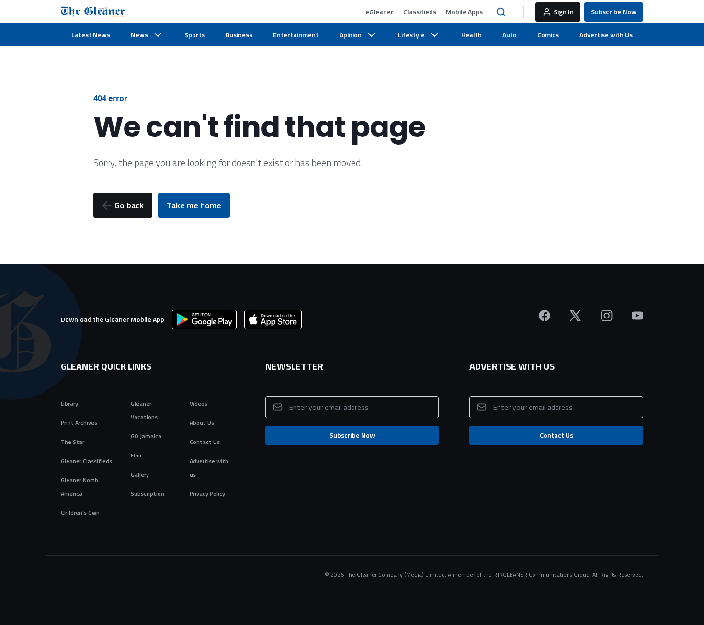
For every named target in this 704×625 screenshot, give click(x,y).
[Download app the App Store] (273, 319)
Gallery (140, 474)
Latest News (90, 35)
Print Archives (79, 422)
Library (69, 403)
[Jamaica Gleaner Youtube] (637, 315)
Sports (194, 35)
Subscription (147, 493)
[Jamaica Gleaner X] (575, 315)
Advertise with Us (606, 35)
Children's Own (80, 512)
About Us (202, 422)
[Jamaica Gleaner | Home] (95, 12)
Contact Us (205, 441)
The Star (72, 441)
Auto (509, 35)
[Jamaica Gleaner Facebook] (544, 315)
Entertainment (295, 35)
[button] (379, 12)
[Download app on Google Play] (204, 319)
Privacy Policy (207, 493)
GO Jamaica (146, 436)
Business (239, 35)
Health (471, 35)
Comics (548, 35)
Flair (136, 455)
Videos (198, 403)
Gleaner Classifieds (86, 461)
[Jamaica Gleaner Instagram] (607, 315)
